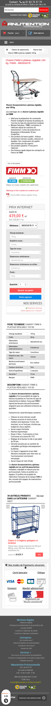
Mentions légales (26, 623)
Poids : (13, 272)
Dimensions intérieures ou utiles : (24, 264)
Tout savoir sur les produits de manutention (26, 655)
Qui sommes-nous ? (26, 640)
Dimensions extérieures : (20, 256)
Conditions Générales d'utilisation (26, 633)
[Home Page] (7, 49)
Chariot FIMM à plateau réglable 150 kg (23, 195)
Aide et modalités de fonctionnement (26, 643)
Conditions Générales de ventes (26, 631)
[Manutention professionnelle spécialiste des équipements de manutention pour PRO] (25, 24)
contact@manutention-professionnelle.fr (25, 682)
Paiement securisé (26, 661)
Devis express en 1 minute (31, 311)
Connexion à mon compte (18, 15)
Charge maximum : (17, 233)
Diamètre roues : (16, 241)
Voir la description (14, 163)
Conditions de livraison (26, 646)
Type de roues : (16, 249)
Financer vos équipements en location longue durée (26, 658)
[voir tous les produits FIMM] (21, 170)
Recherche (44, 10)
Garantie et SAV (26, 648)
